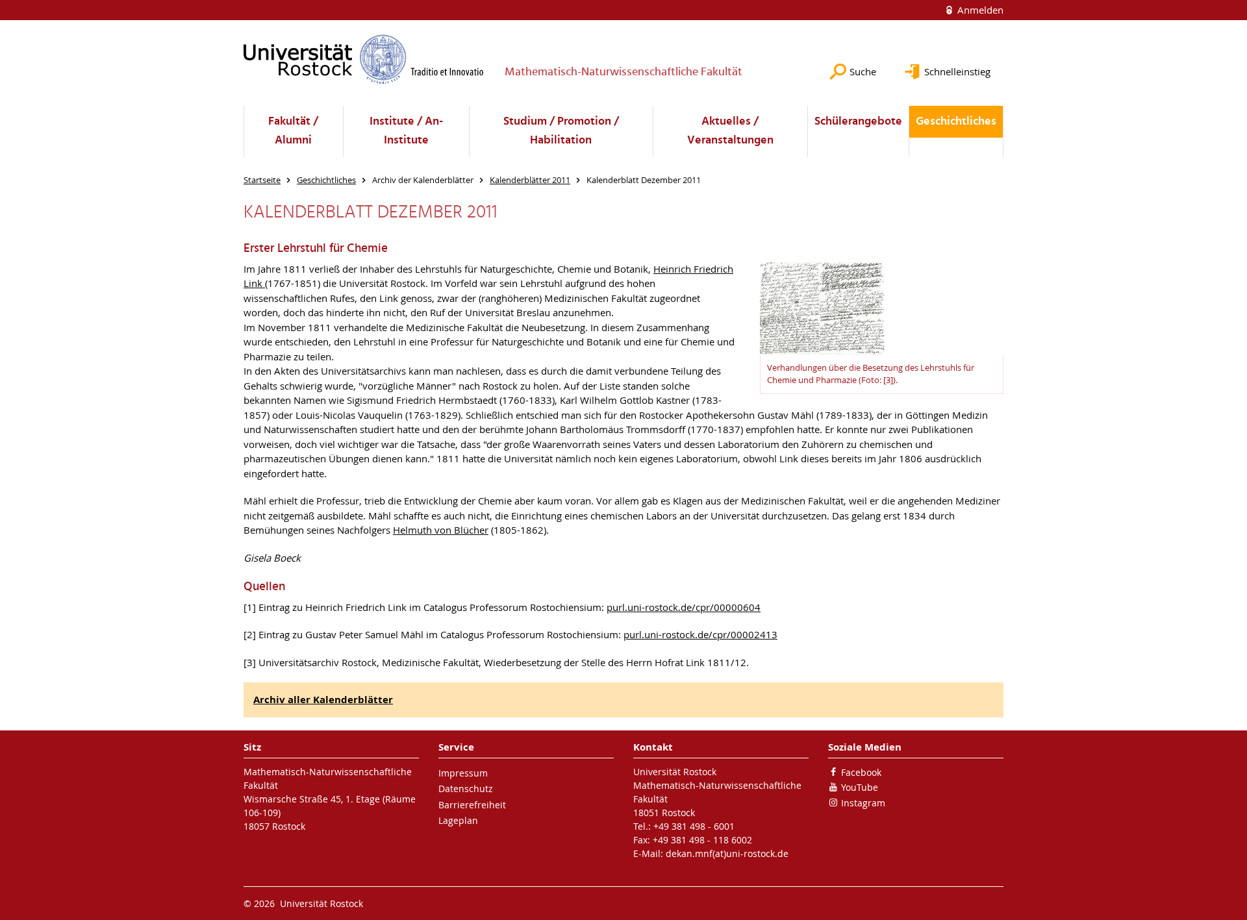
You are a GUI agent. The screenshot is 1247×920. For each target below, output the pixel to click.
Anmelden (979, 9)
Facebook (861, 772)
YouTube (859, 787)
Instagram (863, 803)
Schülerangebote (858, 121)
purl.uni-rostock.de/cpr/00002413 (700, 634)
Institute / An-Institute (406, 131)
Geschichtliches (956, 121)
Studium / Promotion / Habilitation (561, 131)
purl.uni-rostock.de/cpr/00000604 (684, 607)
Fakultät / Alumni (293, 131)
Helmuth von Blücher (440, 529)
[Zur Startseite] (364, 59)
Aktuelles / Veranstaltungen (730, 131)
